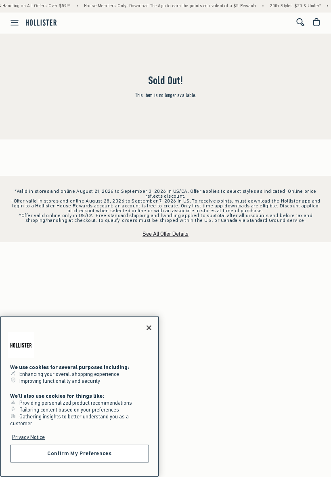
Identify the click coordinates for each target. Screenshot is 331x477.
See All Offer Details (165, 234)
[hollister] (41, 22)
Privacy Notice (28, 437)
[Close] (149, 328)
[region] (79, 396)
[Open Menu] (10, 22)
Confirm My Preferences (79, 453)
